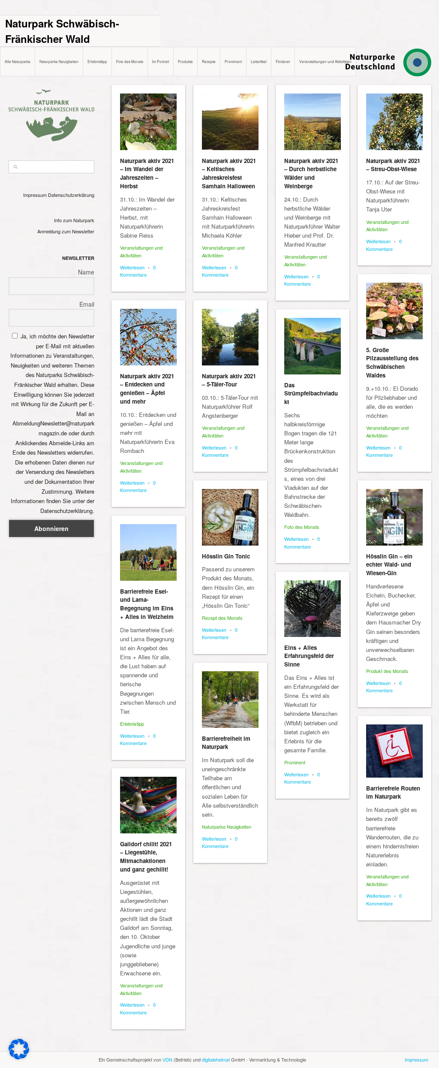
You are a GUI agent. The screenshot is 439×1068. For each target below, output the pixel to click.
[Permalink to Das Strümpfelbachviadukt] (312, 346)
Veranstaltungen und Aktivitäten (325, 61)
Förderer (283, 61)
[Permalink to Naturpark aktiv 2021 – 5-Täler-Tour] (230, 337)
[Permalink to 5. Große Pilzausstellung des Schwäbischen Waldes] (394, 311)
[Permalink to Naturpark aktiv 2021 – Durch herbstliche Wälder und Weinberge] (312, 122)
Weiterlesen (132, 267)
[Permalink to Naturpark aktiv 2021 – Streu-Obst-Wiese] (394, 122)
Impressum (35, 194)
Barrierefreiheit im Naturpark (226, 742)
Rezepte (209, 61)
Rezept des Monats (222, 617)
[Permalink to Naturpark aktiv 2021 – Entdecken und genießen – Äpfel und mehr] (148, 337)
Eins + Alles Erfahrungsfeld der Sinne (309, 656)
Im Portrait (160, 61)
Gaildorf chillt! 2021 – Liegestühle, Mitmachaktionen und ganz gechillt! (146, 856)
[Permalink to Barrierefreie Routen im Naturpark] (394, 751)
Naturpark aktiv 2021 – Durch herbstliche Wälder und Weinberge (311, 173)
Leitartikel (259, 61)
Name (86, 272)
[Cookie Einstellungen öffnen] (19, 1057)
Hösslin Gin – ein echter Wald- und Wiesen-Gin (389, 564)
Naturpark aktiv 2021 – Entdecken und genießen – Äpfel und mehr (147, 388)
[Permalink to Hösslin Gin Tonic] (230, 517)
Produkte (185, 61)
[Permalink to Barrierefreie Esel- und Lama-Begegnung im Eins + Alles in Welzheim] (148, 552)
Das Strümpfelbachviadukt (311, 393)
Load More (271, 1047)
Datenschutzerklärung (71, 194)
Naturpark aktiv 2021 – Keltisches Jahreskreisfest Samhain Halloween (229, 173)
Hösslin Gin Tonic (226, 556)
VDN (167, 1059)
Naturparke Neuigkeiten (58, 61)
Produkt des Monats (387, 670)
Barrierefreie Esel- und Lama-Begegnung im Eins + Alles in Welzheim (147, 604)
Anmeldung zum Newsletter (65, 231)
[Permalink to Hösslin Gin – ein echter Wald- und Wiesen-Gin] (394, 517)
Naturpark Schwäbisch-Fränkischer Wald (62, 31)
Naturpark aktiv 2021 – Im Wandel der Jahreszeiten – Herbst (147, 173)
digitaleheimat (216, 1059)
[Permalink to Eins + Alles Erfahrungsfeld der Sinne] (312, 608)
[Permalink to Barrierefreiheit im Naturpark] (230, 699)
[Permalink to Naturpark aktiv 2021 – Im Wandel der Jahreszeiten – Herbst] (148, 122)
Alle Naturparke (17, 61)
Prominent (233, 61)
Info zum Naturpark (74, 220)
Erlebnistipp (97, 61)
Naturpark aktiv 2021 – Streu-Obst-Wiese (393, 165)
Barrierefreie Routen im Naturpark (393, 792)
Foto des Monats (129, 61)
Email (86, 304)
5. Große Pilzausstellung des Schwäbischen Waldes (392, 362)
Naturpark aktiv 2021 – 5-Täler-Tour (229, 380)
